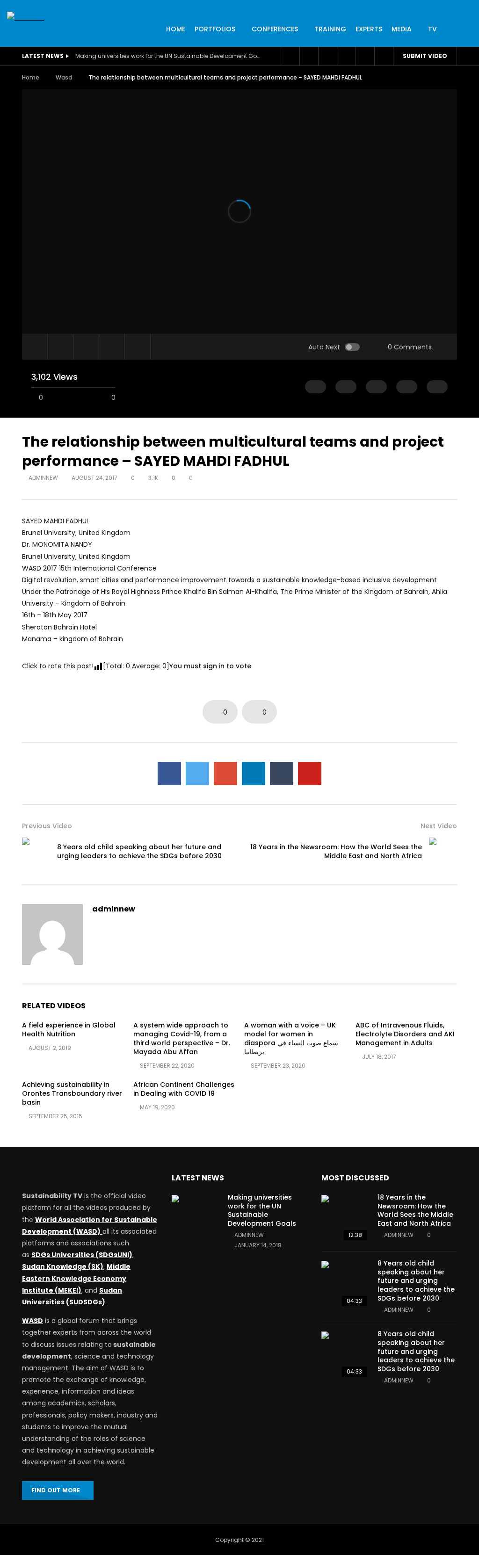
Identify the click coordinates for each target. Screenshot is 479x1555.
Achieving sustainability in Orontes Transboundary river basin (72, 1093)
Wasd (64, 77)
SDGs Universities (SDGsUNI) (81, 1254)
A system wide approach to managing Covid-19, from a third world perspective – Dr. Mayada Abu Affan (181, 1038)
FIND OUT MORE (55, 1490)
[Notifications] (346, 56)
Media (402, 29)
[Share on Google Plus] (225, 773)
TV (432, 29)
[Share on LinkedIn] (253, 773)
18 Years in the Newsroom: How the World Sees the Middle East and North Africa (336, 851)
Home (30, 77)
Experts (369, 29)
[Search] (383, 56)
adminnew (43, 478)
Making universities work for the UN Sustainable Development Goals (168, 56)
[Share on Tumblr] (281, 773)
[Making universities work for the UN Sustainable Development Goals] (195, 1218)
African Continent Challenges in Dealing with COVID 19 (183, 1089)
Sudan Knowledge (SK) (62, 1266)
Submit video (425, 56)
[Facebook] (290, 56)
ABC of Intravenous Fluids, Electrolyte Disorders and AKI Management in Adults (405, 1034)
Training (330, 29)
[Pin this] (309, 773)
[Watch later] (327, 56)
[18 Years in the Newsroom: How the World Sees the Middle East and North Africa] (443, 852)
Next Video (439, 826)
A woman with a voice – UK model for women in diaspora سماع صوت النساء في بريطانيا (291, 1038)
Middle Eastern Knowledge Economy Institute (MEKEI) (76, 1278)
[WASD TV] (25, 17)
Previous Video (47, 826)
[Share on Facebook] (169, 773)
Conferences (275, 29)
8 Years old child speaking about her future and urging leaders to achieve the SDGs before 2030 (139, 851)
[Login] (365, 56)
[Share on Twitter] (197, 773)
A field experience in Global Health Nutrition (69, 1029)
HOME (175, 29)
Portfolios (215, 29)
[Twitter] (308, 56)
